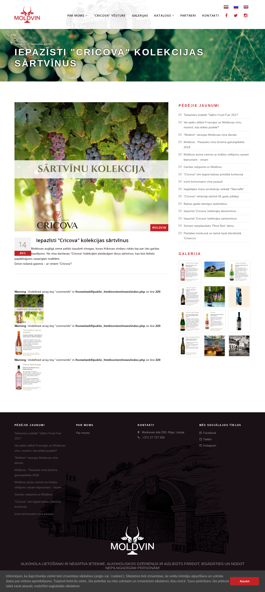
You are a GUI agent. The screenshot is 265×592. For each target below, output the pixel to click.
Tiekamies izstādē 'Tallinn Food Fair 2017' (211, 114)
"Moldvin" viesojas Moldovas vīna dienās (210, 134)
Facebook (209, 432)
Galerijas (140, 15)
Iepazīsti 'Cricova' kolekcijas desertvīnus (210, 211)
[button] (81, 586)
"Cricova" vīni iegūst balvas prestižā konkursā (213, 174)
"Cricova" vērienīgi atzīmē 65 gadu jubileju (211, 196)
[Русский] (236, 6)
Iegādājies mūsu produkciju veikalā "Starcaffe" (214, 189)
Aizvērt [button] (244, 581)
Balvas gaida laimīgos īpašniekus (205, 203)
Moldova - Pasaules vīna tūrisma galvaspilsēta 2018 (214, 144)
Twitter (207, 439)
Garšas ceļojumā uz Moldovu (203, 167)
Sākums (19, 44)
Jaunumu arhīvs (41, 44)
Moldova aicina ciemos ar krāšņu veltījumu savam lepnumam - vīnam (216, 157)
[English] (245, 6)
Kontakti (210, 15)
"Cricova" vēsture (110, 15)
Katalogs (163, 15)
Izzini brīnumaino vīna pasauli (203, 181)
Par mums (76, 15)
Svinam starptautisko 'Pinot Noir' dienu (209, 225)
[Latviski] (226, 6)
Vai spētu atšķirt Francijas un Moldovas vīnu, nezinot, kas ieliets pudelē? (213, 125)
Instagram (209, 445)
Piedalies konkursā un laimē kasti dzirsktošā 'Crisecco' (212, 236)
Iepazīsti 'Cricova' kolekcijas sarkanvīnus (210, 218)
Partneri (188, 15)
